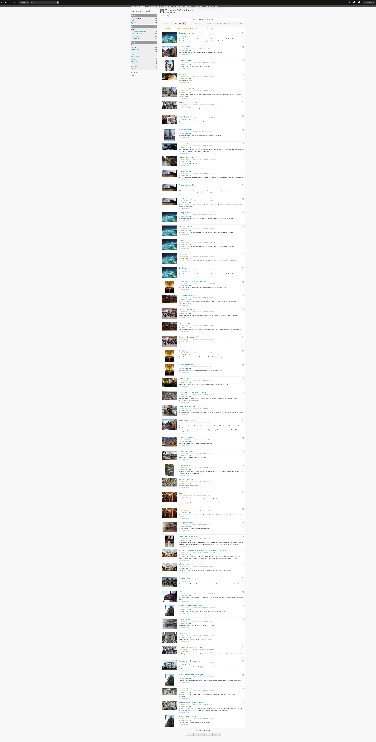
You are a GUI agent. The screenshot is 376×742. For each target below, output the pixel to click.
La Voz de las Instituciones (138, 31)
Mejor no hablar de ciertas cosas (191, 702)
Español (133, 23)
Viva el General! (184, 465)
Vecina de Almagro (186, 130)
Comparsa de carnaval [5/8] (189, 309)
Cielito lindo (183, 592)
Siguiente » (217, 734)
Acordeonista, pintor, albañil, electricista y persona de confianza (202, 550)
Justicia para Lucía (185, 116)
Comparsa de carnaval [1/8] (189, 337)
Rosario (133, 64)
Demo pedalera (184, 378)
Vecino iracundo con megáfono (190, 606)
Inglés (133, 20)
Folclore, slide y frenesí (187, 88)
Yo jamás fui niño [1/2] (187, 171)
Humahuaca (134, 52)
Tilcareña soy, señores (187, 438)
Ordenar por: (198, 24)
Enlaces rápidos (359, 2)
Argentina (134, 47)
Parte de (134, 26)
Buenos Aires (135, 49)
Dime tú (182, 493)
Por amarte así (184, 633)
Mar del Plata (135, 57)
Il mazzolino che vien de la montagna (192, 392)
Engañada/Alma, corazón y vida (190, 647)
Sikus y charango (185, 619)
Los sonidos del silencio (187, 296)
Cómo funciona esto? (186, 365)
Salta (132, 54)
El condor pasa (184, 323)
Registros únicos (136, 18)
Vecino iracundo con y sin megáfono (192, 675)
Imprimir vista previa (168, 24)
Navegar (23, 2)
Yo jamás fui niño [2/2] (187, 185)
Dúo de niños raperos (187, 564)
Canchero (182, 268)
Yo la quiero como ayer (187, 509)
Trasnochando (184, 254)
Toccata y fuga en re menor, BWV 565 (192, 282)
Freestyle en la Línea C (187, 157)
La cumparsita (184, 143)
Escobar (133, 68)
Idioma (354, 2)
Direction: (220, 24)
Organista (182, 351)
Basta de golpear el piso (187, 716)
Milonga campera (185, 213)
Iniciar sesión (368, 2)
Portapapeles (349, 2)
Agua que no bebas (186, 523)
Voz (132, 75)
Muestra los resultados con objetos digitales (203, 29)
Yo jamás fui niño (185, 47)
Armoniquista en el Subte (188, 479)
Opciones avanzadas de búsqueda (203, 19)
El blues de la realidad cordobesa (191, 406)
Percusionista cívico (186, 578)
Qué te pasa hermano (187, 33)
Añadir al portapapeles (243, 33)
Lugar (133, 42)
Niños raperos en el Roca (188, 102)
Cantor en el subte (185, 688)
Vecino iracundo (185, 61)
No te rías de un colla (186, 420)
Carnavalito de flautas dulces (189, 661)
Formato (134, 72)
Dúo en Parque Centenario (188, 452)
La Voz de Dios (135, 39)
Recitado (182, 240)
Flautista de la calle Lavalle (188, 536)
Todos (133, 29)
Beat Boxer (183, 74)
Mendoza (134, 61)
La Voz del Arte (135, 36)
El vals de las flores (186, 226)
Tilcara (133, 59)
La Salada (134, 66)
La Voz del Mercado (136, 34)
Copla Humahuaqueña (187, 199)
